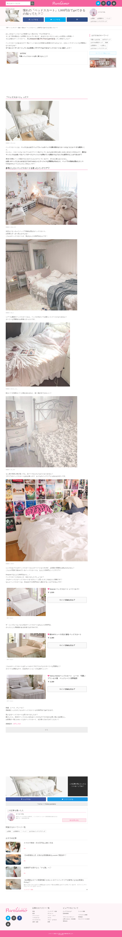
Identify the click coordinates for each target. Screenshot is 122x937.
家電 (49, 922)
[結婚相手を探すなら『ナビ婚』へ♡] (13, 876)
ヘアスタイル (35, 917)
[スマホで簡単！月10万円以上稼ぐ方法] (13, 852)
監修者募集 (66, 913)
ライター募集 (81, 911)
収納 (106, 42)
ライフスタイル (36, 919)
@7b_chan (17, 724)
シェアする (34, 19)
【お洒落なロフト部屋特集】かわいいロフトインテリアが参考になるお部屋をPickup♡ (54, 881)
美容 (33, 913)
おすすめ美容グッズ (97, 42)
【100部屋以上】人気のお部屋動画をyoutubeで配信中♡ (45, 855)
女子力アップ (106, 39)
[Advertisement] (47, 80)
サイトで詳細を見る (66, 600)
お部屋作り (100, 18)
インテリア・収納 (28, 889)
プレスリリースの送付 (84, 919)
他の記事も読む (74, 820)
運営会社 (65, 921)
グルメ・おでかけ (52, 919)
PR (24, 848)
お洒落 (93, 18)
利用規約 (80, 917)
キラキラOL (101, 12)
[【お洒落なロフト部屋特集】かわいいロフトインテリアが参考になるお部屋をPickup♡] (13, 889)
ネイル (49, 917)
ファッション (35, 915)
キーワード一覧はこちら (103, 53)
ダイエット (50, 913)
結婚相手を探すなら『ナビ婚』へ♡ (37, 868)
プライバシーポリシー (68, 917)
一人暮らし (103, 45)
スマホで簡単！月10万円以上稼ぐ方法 (38, 843)
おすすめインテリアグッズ (99, 21)
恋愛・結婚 (35, 922)
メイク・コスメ (52, 915)
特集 (33, 911)
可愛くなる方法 (95, 39)
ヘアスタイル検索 (82, 914)
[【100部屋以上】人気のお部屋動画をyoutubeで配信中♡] (13, 864)
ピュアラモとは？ (67, 911)
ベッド (108, 18)
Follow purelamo (50, 804)
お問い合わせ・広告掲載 (69, 919)
